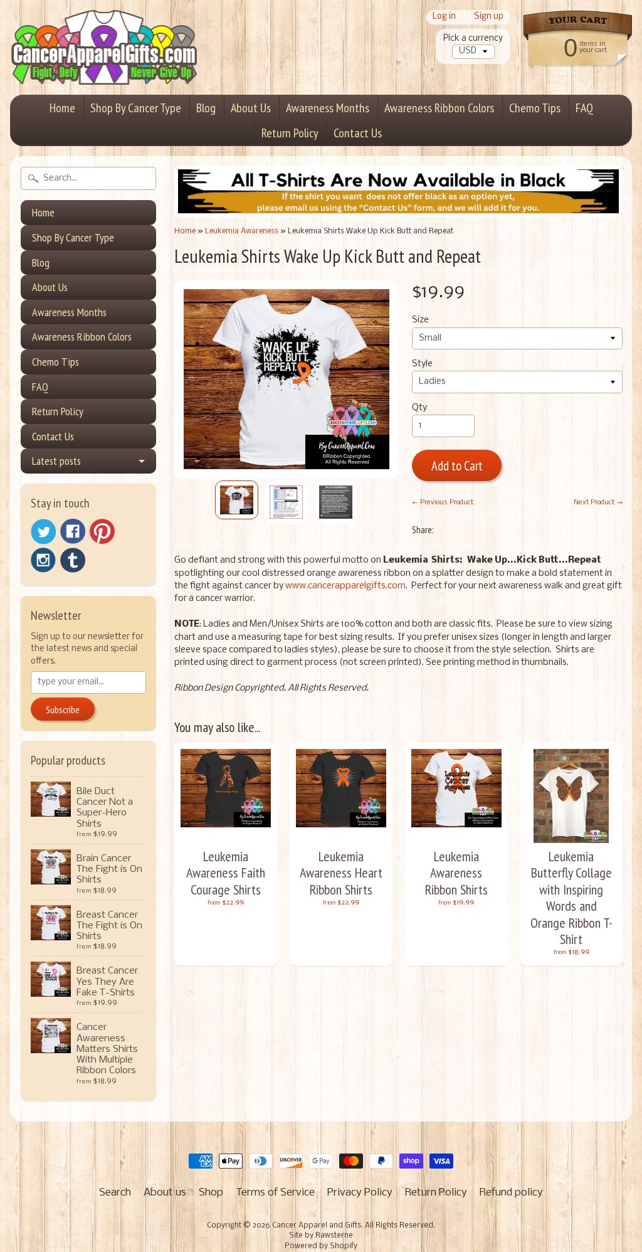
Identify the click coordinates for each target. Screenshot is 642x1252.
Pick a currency (473, 38)
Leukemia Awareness (241, 231)
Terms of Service (275, 1193)
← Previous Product (442, 502)
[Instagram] (43, 560)
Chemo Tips (534, 108)
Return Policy (289, 133)
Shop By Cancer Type (135, 108)
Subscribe (63, 709)
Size (420, 320)
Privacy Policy (359, 1193)
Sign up (488, 17)
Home (62, 108)
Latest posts (56, 461)
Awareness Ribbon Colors (439, 108)
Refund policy (511, 1193)
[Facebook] (72, 531)
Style (422, 364)
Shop (211, 1193)
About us (165, 1193)
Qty (419, 408)
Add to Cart (457, 465)
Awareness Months (327, 108)
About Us (251, 108)
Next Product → (598, 502)
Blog (206, 108)
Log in (444, 17)
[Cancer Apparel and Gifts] (104, 66)
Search (115, 1193)
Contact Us (358, 133)
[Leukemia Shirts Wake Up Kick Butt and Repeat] (236, 499)
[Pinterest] (102, 531)
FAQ (584, 108)
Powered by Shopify (321, 1246)
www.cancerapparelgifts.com (345, 586)
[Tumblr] (72, 560)
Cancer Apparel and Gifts (316, 1225)
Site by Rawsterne (321, 1235)
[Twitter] (43, 531)
